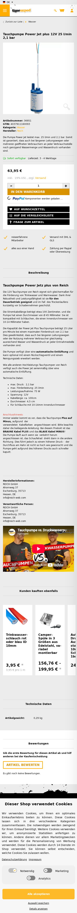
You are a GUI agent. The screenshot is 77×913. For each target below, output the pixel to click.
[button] (55, 10)
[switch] (12, 870)
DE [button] (8, 2)
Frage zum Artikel (28, 222)
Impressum (35, 859)
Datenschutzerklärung (14, 859)
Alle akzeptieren (38, 894)
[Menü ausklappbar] (5, 10)
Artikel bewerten (22, 765)
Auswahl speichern (38, 903)
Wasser (21, 127)
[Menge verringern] (11, 186)
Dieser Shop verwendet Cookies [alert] (38, 804)
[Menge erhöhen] (65, 186)
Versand (40, 178)
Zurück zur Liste (13, 22)
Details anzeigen (38, 909)
